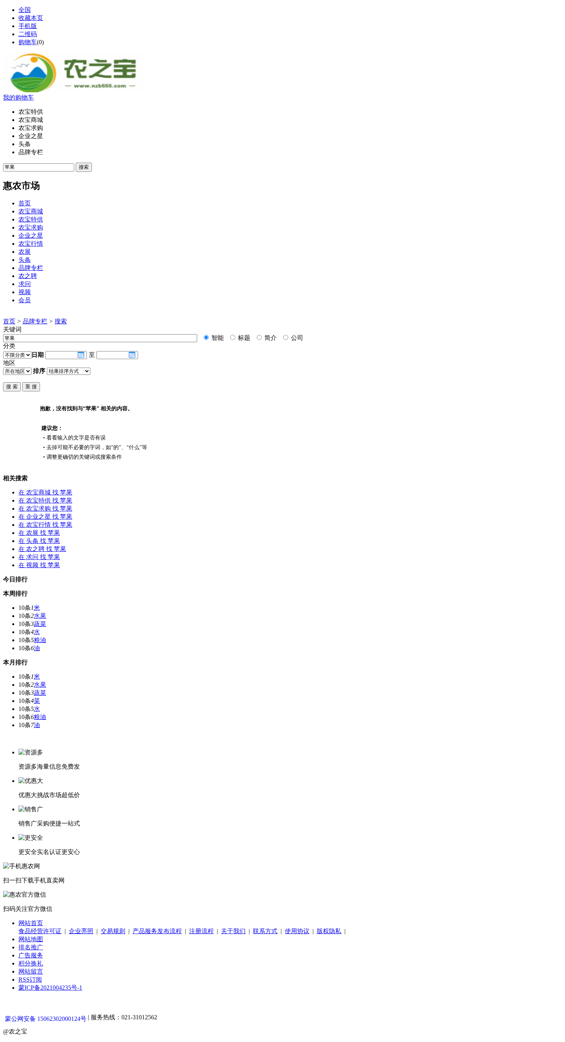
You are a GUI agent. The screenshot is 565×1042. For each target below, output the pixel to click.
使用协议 (297, 931)
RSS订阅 (30, 979)
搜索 (61, 321)
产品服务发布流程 (157, 931)
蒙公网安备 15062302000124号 (45, 1018)
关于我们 (233, 931)
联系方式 (265, 931)
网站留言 (30, 971)
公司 (296, 338)
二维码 (27, 34)
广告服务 (30, 955)
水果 (40, 616)
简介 (270, 338)
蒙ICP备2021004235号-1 (50, 987)
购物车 (27, 42)
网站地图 (30, 939)
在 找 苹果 (45, 492)
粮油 (40, 640)
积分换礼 (30, 963)
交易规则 (113, 931)
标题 (243, 338)
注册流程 (201, 931)
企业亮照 (81, 931)
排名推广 (30, 947)
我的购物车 (18, 97)
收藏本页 (30, 18)
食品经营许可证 (39, 931)
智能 (217, 338)
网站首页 (30, 923)
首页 (9, 321)
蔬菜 (40, 624)
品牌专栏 (35, 321)
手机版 (27, 26)
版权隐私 (329, 931)
